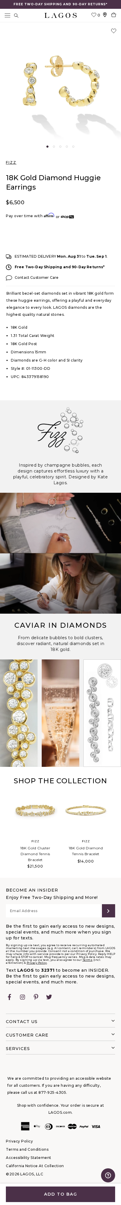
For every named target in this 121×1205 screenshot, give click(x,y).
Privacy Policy (37, 962)
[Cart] (113, 15)
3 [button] (60, 147)
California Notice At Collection (35, 1166)
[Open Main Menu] (7, 15)
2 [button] (54, 147)
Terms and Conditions (27, 1149)
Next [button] (115, 833)
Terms (88, 959)
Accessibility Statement (28, 1157)
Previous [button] (6, 833)
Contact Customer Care (36, 277)
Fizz (11, 162)
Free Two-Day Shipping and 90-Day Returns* (60, 267)
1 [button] (47, 147)
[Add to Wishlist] (113, 31)
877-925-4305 (52, 1092)
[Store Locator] (104, 15)
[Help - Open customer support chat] (108, 1175)
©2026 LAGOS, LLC (24, 1174)
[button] (60, 83)
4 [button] (67, 147)
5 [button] (73, 147)
